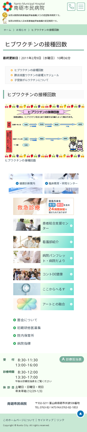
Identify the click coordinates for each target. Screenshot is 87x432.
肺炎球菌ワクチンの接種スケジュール (36, 75)
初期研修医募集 (29, 327)
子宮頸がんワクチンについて (31, 80)
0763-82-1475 (71, 7)
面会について (27, 319)
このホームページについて (19, 420)
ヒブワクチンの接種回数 (28, 70)
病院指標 (24, 343)
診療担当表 (74, 359)
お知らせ (21, 29)
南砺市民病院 (17, 403)
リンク (60, 420)
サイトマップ (45, 420)
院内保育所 (25, 335)
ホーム (7, 29)
